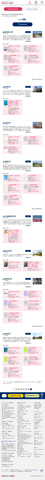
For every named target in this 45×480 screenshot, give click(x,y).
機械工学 (19, 433)
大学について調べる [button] (33, 9)
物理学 (21, 431)
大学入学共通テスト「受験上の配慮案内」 (8, 456)
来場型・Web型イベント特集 (38, 439)
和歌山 (13, 413)
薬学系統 (18, 447)
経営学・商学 (23, 421)
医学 (22, 444)
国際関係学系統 (19, 426)
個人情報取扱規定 (37, 422)
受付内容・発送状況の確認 (38, 419)
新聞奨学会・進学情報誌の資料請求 (7, 446)
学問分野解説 (36, 433)
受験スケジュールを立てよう (38, 442)
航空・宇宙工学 (24, 433)
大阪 (8, 413)
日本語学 (23, 410)
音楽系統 (18, 415)
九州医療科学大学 (10, 216)
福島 (12, 407)
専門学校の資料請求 (5, 423)
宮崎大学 (8, 161)
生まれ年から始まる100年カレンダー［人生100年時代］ (38, 455)
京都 (6, 413)
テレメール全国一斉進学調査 (38, 450)
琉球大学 (8, 334)
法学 (18, 418)
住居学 (30, 453)
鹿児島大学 (8, 279)
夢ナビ (35, 451)
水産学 (32, 443)
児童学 (27, 453)
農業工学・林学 (26, 442)
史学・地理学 (27, 405)
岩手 (6, 407)
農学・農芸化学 (20, 442)
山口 (11, 414)
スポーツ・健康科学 (28, 456)
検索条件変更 (24, 24)
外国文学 (23, 405)
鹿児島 (3, 418)
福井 (13, 410)
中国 (2, 414)
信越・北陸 (3, 410)
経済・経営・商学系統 (20, 419)
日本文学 (19, 405)
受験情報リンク (36, 428)
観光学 (29, 423)
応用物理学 (23, 437)
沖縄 (4, 418)
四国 (2, 416)
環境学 (26, 423)
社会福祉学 (22, 423)
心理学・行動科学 (28, 406)
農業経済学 (19, 443)
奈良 (11, 413)
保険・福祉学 (25, 451)
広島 (9, 414)
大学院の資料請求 (4, 433)
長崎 (13, 417)
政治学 (21, 418)
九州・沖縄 (3, 417)
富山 (10, 410)
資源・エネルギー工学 (25, 438)
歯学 (22, 446)
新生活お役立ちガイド (37, 444)
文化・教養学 (20, 408)
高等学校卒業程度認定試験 (6, 457)
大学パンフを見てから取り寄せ (38, 435)
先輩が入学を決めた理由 (38, 443)
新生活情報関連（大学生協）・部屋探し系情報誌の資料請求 (8, 448)
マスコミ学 (19, 424)
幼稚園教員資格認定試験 (5, 458)
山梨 (4, 409)
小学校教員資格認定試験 (5, 460)
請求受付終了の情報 (37, 407)
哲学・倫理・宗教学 (21, 406)
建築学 (25, 436)
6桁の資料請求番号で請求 (6, 466)
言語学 (26, 410)
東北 (2, 407)
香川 (5, 416)
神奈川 (3, 409)
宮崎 (10, 417)
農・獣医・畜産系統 (20, 440)
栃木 (6, 408)
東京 (12, 408)
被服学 (24, 453)
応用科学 (27, 437)
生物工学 (19, 438)
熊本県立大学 (9, 32)
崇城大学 (8, 87)
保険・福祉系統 (19, 451)
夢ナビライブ (36, 453)
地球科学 (30, 431)
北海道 (3, 405)
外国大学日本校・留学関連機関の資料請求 (8, 445)
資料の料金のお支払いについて (38, 418)
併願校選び (36, 440)
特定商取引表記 (36, 423)
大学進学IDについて (37, 414)
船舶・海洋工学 (24, 439)
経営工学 (19, 439)
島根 (8, 414)
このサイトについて (37, 415)
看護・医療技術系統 (20, 448)
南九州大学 (8, 251)
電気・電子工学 (27, 435)
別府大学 (8, 123)
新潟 (7, 410)
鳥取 (5, 414)
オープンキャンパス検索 (38, 437)
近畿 (2, 413)
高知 (9, 416)
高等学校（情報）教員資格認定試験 (7, 461)
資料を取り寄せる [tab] (14, 9)
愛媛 (8, 416)
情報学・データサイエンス (22, 428)
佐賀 (11, 417)
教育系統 (18, 412)
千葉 (11, 408)
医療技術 (22, 449)
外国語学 (19, 410)
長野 (8, 410)
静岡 (5, 412)
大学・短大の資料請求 (5, 404)
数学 (18, 431)
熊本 (15, 417)
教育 (22, 412)
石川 (11, 410)
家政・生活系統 (19, 452)
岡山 (6, 414)
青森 (5, 407)
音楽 (22, 415)
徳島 (6, 416)
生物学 (27, 431)
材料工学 (19, 437)
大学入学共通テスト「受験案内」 (7, 454)
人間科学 (24, 408)
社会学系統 (19, 422)
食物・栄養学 (20, 453)
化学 (24, 431)
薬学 (22, 447)
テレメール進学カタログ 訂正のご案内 (38, 427)
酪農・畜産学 (27, 443)
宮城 (8, 407)
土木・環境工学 (29, 436)
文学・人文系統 (19, 404)
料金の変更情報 (36, 408)
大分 (8, 417)
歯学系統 (18, 446)
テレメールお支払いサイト (38, 420)
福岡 (7, 417)
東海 (2, 412)
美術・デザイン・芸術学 (21, 414)
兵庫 (9, 413)
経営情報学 (28, 421)
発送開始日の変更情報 (37, 405)
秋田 (9, 407)
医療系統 (18, 444)
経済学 (19, 421)
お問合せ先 (36, 424)
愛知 (8, 412)
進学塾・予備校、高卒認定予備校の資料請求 (9, 450)
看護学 (19, 449)
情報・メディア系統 (20, 427)
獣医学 (23, 443)
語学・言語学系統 (20, 409)
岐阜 (6, 412)
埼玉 (9, 408)
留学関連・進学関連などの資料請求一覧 (8, 443)
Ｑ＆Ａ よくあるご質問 (38, 413)
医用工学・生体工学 (21, 435)
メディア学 (29, 428)
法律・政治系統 (19, 417)
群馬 (8, 408)
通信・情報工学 (20, 436)
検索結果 (20, 19)
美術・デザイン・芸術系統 (21, 413)
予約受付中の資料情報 (37, 404)
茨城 (5, 408)
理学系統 (18, 430)
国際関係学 (25, 426)
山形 (11, 407)
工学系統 (18, 432)
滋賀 (5, 413)
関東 (2, 408)
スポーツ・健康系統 (20, 456)
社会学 (19, 423)
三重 (9, 412)
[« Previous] (14, 389)
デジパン (28, 32)
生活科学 (19, 454)
